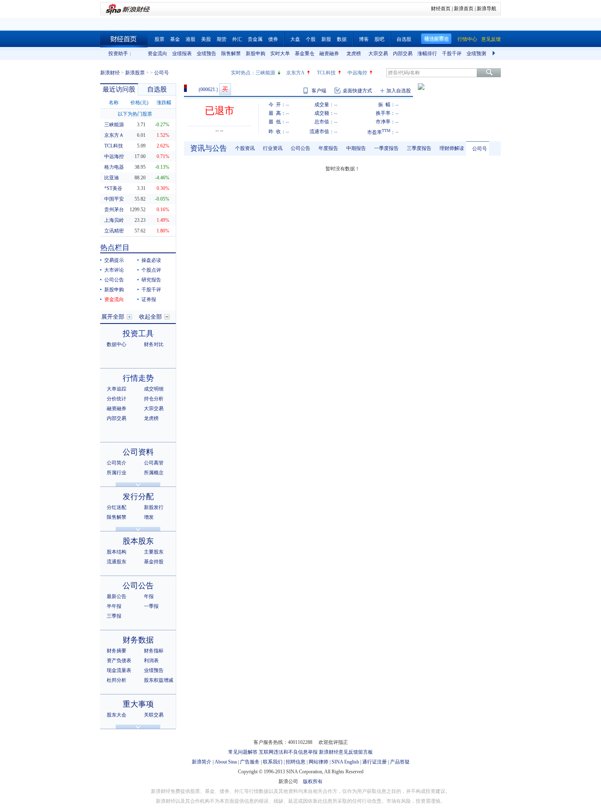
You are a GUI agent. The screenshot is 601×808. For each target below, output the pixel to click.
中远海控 (357, 73)
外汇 (237, 39)
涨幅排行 (427, 53)
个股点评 (151, 270)
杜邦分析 (116, 680)
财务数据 (138, 640)
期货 (221, 39)
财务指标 (154, 651)
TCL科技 (326, 73)
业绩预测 (476, 53)
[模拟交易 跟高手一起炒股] (225, 89)
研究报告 (151, 280)
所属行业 (116, 472)
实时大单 (280, 53)
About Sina (226, 762)
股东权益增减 (158, 680)
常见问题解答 (243, 752)
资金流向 (157, 53)
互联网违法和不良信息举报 (288, 752)
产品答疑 (400, 762)
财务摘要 (116, 651)
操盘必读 (151, 260)
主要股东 (154, 552)
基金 (175, 39)
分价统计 (116, 399)
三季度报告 (419, 148)
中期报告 (356, 148)
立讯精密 (114, 231)
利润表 (151, 660)
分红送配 (116, 507)
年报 (149, 596)
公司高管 (154, 463)
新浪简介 (201, 762)
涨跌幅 (164, 102)
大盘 (295, 39)
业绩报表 (182, 53)
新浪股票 (135, 73)
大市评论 (114, 270)
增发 (149, 517)
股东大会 (116, 715)
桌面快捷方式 (357, 91)
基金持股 (154, 562)
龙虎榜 (353, 53)
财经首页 (441, 8)
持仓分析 (154, 399)
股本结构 (116, 552)
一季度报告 (386, 148)
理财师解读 (452, 148)
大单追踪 (116, 389)
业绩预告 (206, 53)
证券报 (148, 299)
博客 (364, 39)
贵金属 (255, 39)
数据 (342, 39)
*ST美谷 (113, 188)
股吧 (379, 39)
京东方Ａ (114, 135)
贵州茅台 (114, 209)
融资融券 (329, 53)
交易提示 (114, 260)
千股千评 (452, 53)
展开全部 (112, 317)
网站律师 (318, 762)
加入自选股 (398, 91)
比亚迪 (111, 178)
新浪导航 (486, 8)
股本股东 (138, 541)
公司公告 (114, 280)
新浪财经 (110, 73)
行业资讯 (273, 148)
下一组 (495, 53)
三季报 (114, 616)
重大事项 (138, 704)
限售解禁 (231, 53)
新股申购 (255, 53)
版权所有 (313, 781)
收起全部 (150, 317)
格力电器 (114, 167)
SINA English (345, 762)
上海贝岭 (114, 220)
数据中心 (116, 344)
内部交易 (403, 53)
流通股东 (116, 562)
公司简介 (116, 463)
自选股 (404, 39)
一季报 (151, 606)
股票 (159, 39)
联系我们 (273, 762)
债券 (273, 39)
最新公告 (116, 596)
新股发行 (154, 507)
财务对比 (154, 344)
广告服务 (250, 762)
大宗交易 (378, 53)
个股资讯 (245, 148)
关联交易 (154, 715)
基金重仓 (304, 53)
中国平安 (114, 199)
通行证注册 (374, 762)
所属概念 (154, 472)
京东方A (295, 73)
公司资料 (138, 452)
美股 (206, 39)
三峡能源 (265, 73)
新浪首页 (463, 8)
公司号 (479, 149)
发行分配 (138, 496)
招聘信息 (295, 762)
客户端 (319, 91)
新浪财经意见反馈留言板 (346, 752)
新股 (326, 39)
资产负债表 (119, 660)
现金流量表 (119, 670)
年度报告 (328, 148)
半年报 (114, 606)
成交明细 (154, 389)
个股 (311, 39)
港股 (190, 39)
